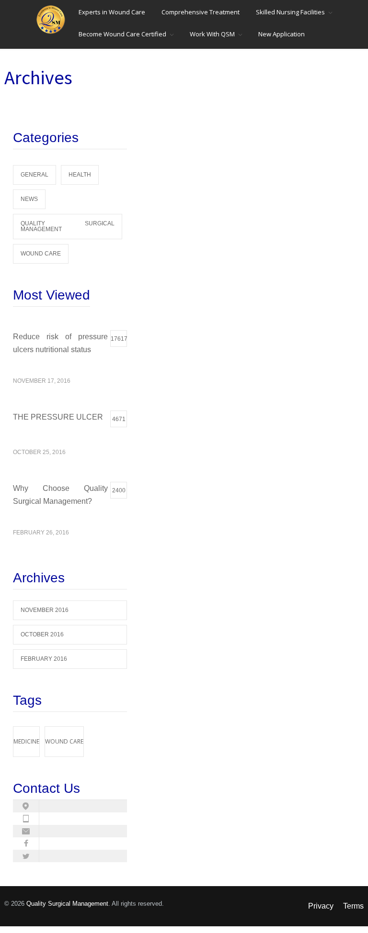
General (34, 174)
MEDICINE (26, 741)
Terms (353, 906)
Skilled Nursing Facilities (290, 12)
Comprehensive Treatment (200, 12)
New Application (281, 34)
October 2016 (42, 634)
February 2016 (44, 658)
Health (80, 174)
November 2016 (45, 610)
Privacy (321, 906)
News (29, 199)
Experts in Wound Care (112, 12)
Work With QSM (212, 34)
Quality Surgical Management (68, 226)
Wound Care (41, 253)
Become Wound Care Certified (122, 34)
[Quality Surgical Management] (53, 19)
